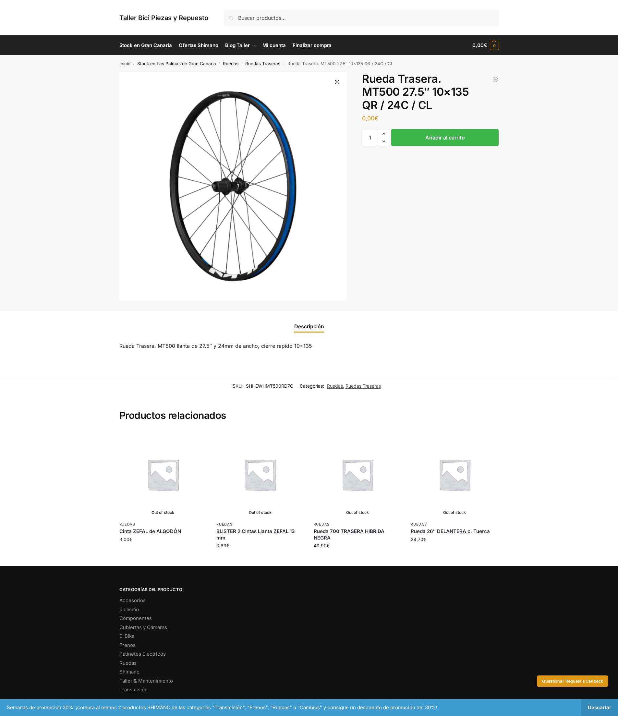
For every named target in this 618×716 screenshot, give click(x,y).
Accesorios (132, 600)
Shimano (129, 672)
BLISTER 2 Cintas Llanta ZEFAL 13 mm (255, 534)
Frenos (127, 645)
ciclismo (129, 609)
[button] (485, 45)
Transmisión (133, 689)
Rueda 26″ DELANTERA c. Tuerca (450, 531)
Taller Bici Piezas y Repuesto (163, 18)
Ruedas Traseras (262, 63)
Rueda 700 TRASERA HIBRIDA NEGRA (349, 534)
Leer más (163, 553)
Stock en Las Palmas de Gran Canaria (176, 63)
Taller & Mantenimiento (146, 681)
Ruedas (230, 63)
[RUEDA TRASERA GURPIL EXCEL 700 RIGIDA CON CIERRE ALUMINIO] (495, 79)
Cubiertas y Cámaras (143, 627)
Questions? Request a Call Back (572, 681)
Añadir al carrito (445, 137)
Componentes (135, 618)
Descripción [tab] (309, 326)
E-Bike (127, 636)
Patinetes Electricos (142, 654)
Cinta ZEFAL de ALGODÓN (150, 531)
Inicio (124, 63)
